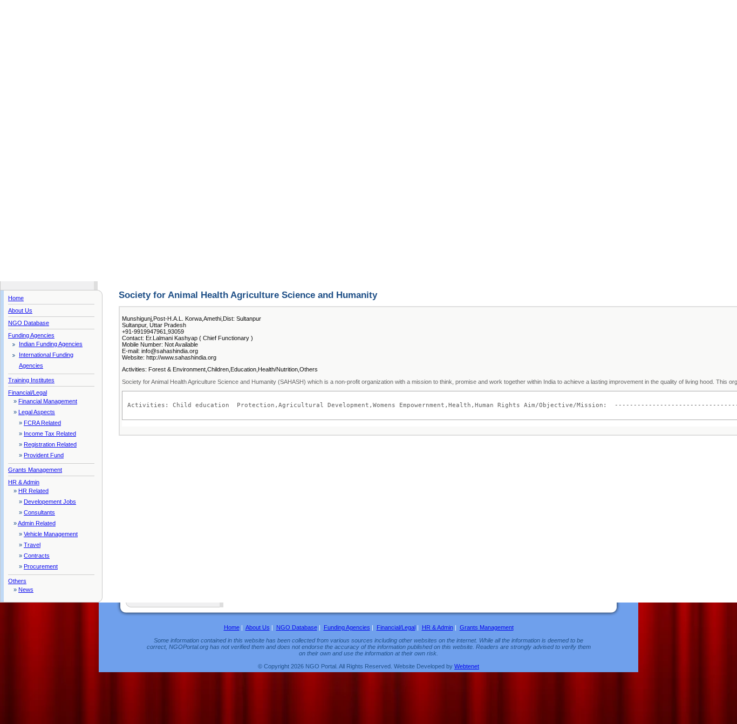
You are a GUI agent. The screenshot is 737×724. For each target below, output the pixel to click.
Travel (32, 545)
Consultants (39, 512)
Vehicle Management (51, 534)
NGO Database (28, 323)
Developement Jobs (50, 501)
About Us (20, 310)
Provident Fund (44, 455)
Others (17, 581)
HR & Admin (23, 482)
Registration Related (50, 444)
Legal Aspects (36, 412)
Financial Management (47, 401)
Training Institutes (31, 380)
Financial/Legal (27, 392)
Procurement (41, 566)
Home (16, 298)
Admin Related (37, 523)
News (25, 589)
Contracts (37, 555)
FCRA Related (42, 422)
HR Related (33, 491)
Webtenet (466, 666)
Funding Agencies (31, 335)
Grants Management (35, 469)
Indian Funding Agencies (51, 344)
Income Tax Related (50, 433)
